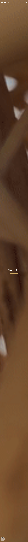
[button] (2, 2)
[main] (14, 271)
